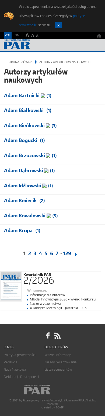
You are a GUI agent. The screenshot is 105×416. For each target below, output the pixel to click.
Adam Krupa (18, 230)
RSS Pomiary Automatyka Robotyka (57, 335)
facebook (48, 335)
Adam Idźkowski (22, 185)
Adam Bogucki (20, 140)
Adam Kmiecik (20, 200)
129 (67, 253)
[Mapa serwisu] (99, 35)
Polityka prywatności (20, 355)
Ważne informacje (58, 355)
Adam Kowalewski (25, 215)
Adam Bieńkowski (24, 125)
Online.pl (52, 390)
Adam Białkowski (24, 110)
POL (7, 35)
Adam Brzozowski (24, 155)
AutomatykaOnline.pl (33, 44)
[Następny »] (79, 255)
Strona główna (20, 62)
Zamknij (58, 25)
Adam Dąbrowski (23, 170)
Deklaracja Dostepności (21, 377)
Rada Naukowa (15, 369)
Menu (95, 44)
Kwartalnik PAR (38, 277)
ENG (16, 35)
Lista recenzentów (58, 369)
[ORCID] (43, 95)
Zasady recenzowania (60, 362)
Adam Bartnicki (22, 95)
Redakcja (10, 362)
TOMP (59, 407)
